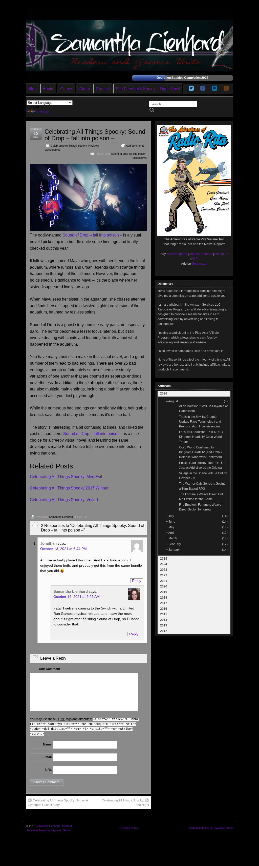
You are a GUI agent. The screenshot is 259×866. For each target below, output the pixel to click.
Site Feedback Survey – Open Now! (148, 89)
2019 (163, 592)
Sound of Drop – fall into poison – (92, 235)
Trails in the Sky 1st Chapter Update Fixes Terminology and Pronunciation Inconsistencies (200, 421)
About (84, 89)
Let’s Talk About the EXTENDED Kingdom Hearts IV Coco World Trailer (201, 436)
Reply (136, 581)
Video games (52, 149)
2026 (163, 393)
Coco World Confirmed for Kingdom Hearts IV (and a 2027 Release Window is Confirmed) (200, 452)
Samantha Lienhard (61, 516)
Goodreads (199, 263)
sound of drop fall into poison (128, 153)
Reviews (93, 145)
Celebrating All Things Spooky (69, 145)
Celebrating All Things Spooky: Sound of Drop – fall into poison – (95, 135)
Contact (103, 89)
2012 (163, 631)
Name (47, 744)
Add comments (135, 145)
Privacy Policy (129, 828)
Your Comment (49, 669)
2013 (163, 625)
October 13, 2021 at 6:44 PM (63, 549)
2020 (163, 586)
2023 (163, 570)
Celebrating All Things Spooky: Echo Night (125, 803)
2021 (163, 581)
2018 (163, 597)
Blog (32, 89)
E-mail (47, 757)
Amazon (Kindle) (200, 254)
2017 (163, 603)
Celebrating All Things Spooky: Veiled (64, 500)
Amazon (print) (177, 254)
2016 (163, 609)
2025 (163, 558)
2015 (163, 614)
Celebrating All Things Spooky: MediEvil (66, 477)
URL (48, 770)
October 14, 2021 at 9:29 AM (76, 597)
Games (66, 89)
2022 (163, 575)
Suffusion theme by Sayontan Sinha (48, 830)
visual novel (140, 157)
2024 (163, 564)
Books (48, 89)
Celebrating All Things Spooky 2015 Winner (69, 488)
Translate (43, 112)
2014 (163, 620)
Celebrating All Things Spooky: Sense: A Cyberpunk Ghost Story (58, 803)
